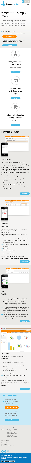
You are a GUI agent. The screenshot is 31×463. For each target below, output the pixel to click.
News (2, 429)
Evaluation (9, 430)
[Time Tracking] (16, 289)
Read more (4, 27)
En (22, 1)
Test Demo (9, 45)
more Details (24, 193)
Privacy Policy (4, 442)
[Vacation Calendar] (16, 221)
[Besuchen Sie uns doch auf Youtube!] (8, 451)
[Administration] (16, 157)
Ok (2, 461)
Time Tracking (10, 435)
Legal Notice (4, 444)
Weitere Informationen (9, 461)
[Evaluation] (16, 351)
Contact (3, 431)
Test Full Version (9, 36)
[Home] (10, 4)
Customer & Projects (11, 432)
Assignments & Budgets (12, 429)
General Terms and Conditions (7, 445)
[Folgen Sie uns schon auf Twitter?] (2, 451)
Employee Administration (12, 433)
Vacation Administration (12, 436)
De (25, 1)
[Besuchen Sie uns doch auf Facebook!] (5, 451)
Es (28, 1)
